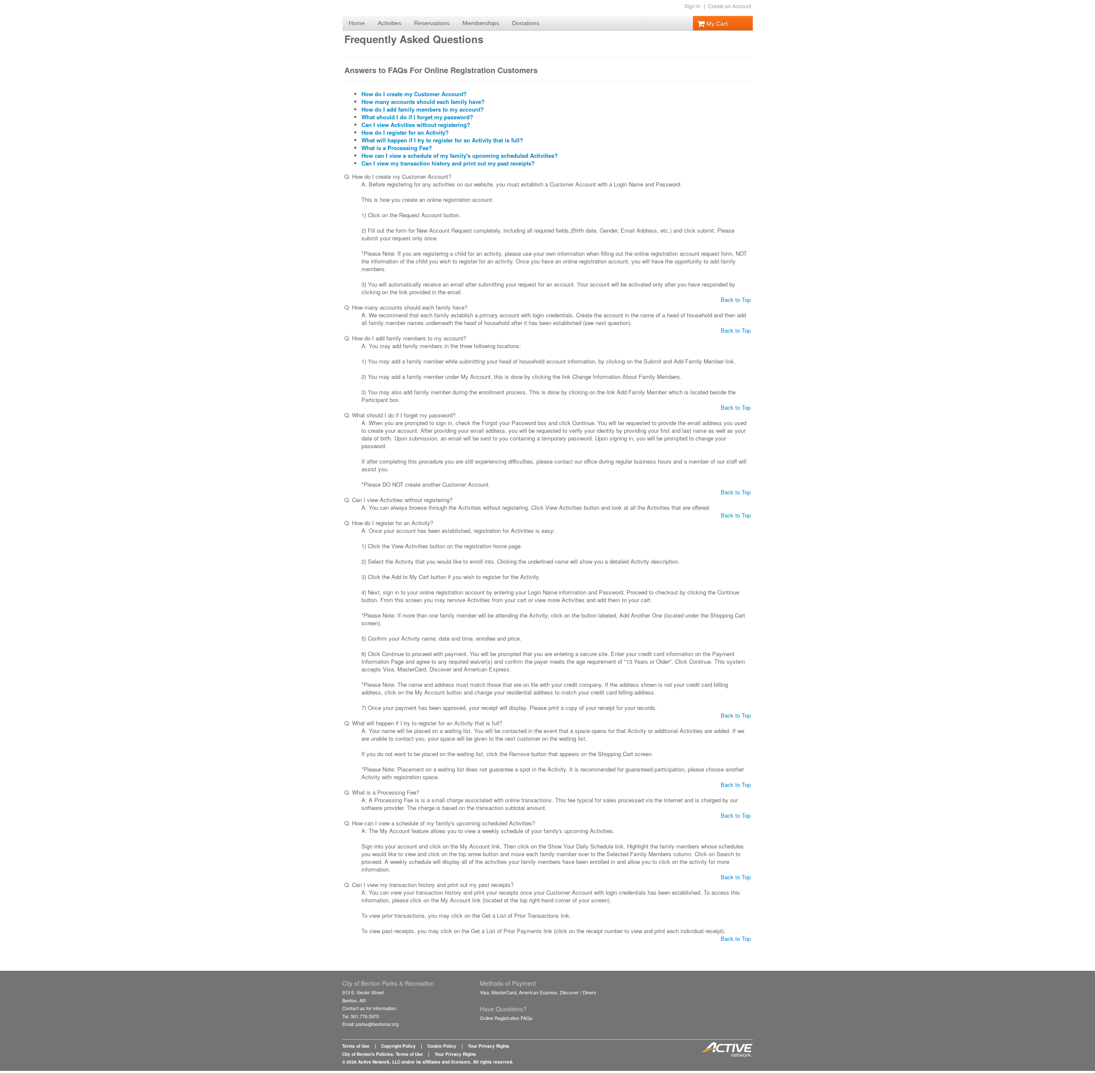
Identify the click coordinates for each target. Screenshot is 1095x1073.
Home (357, 23)
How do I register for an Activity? (405, 132)
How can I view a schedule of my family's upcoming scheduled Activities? (459, 155)
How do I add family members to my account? (422, 109)
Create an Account (729, 5)
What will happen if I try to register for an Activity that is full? (442, 140)
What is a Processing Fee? (396, 148)
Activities (389, 23)
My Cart (716, 23)
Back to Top (736, 300)
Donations (525, 23)
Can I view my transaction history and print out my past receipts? (448, 163)
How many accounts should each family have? (423, 102)
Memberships (480, 23)
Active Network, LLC (379, 1062)
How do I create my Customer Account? (414, 94)
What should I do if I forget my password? (417, 117)
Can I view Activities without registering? (415, 125)
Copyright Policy (398, 1046)
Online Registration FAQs (506, 1017)
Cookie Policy (441, 1046)
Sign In (692, 5)
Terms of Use (356, 1046)
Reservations (432, 23)
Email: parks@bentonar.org (370, 1023)
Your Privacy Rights (488, 1046)
